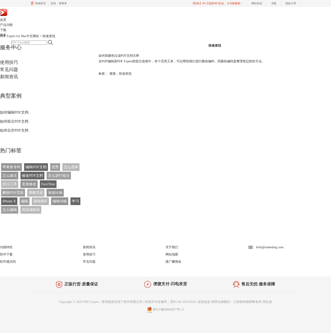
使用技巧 (9, 62)
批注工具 (9, 184)
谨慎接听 (40, 201)
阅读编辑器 (31, 210)
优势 (55, 167)
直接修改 (29, 184)
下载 (3, 30)
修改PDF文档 (32, 175)
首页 (3, 20)
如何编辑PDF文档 (14, 112)
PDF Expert (24, 12)
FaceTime (48, 184)
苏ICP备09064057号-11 (168, 309)
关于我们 (172, 247)
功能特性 (6, 247)
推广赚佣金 (173, 261)
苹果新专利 (11, 167)
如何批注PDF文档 (14, 121)
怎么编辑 (9, 210)
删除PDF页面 (13, 192)
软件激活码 (8, 261)
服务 (3, 35)
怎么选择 (71, 167)
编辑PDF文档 (36, 167)
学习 (75, 201)
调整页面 (36, 192)
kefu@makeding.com (269, 247)
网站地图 (172, 254)
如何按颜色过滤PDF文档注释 (119, 55)
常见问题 (9, 69)
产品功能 (6, 25)
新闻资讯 (9, 76)
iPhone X (9, 201)
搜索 (112, 73)
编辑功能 (59, 201)
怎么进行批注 (59, 175)
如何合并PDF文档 (14, 130)
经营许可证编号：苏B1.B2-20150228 (170, 302)
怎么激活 (9, 175)
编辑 (24, 201)
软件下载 (6, 254)
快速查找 (125, 73)
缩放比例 (55, 192)
